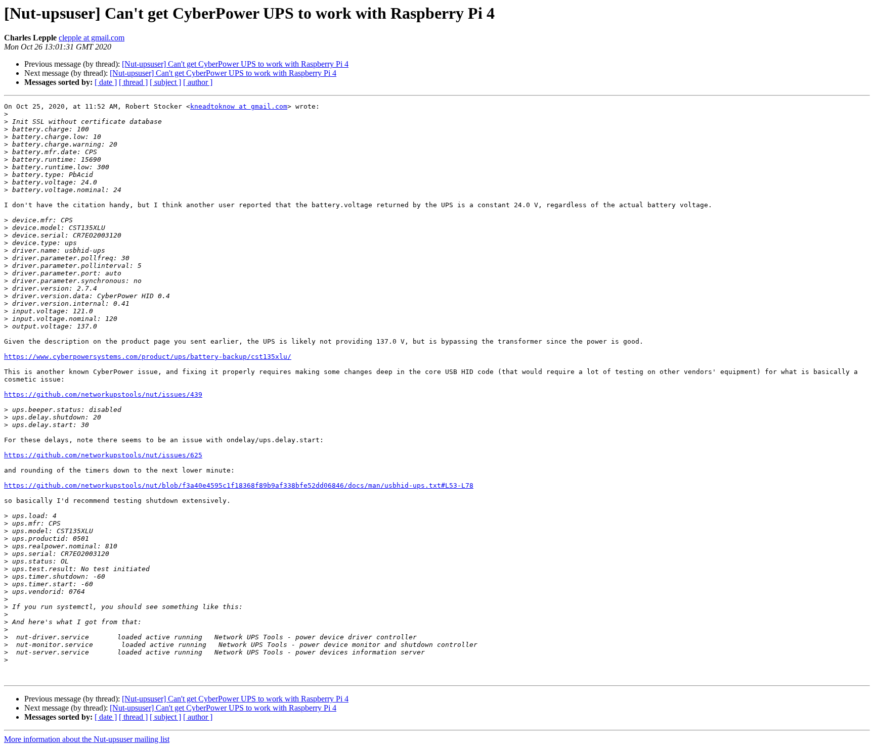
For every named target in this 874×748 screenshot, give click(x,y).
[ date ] (106, 82)
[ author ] (197, 82)
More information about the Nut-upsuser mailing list (86, 739)
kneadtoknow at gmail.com (238, 106)
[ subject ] (165, 82)
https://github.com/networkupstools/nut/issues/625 (103, 455)
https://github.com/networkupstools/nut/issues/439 (103, 394)
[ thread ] (133, 82)
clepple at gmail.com (91, 37)
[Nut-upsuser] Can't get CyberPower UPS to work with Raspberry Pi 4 (235, 64)
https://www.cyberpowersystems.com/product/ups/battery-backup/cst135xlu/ (147, 356)
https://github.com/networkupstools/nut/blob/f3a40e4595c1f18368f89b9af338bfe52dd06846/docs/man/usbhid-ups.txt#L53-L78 (238, 485)
